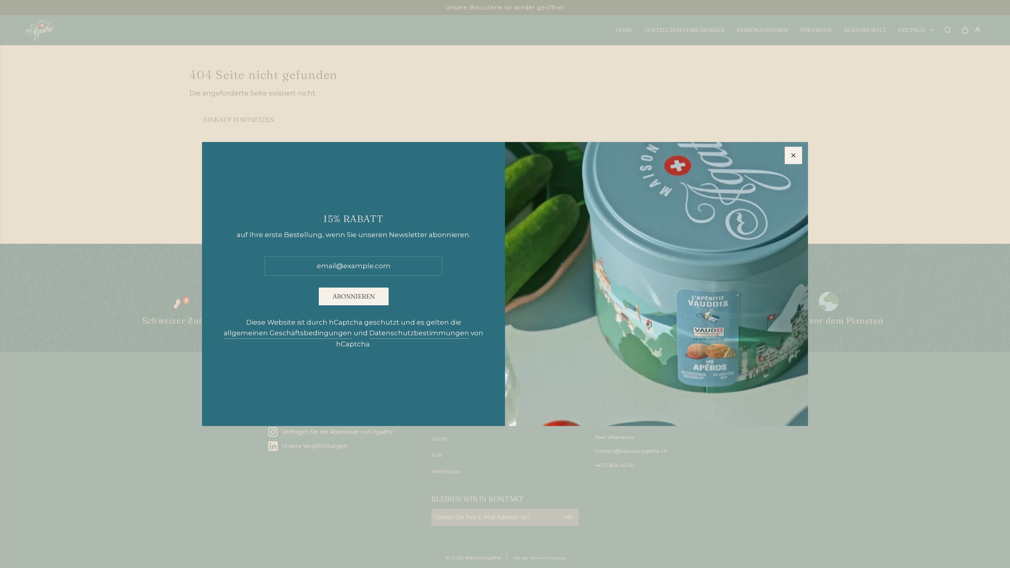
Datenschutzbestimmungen (419, 333)
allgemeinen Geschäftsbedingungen (288, 333)
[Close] (793, 155)
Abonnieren (354, 296)
